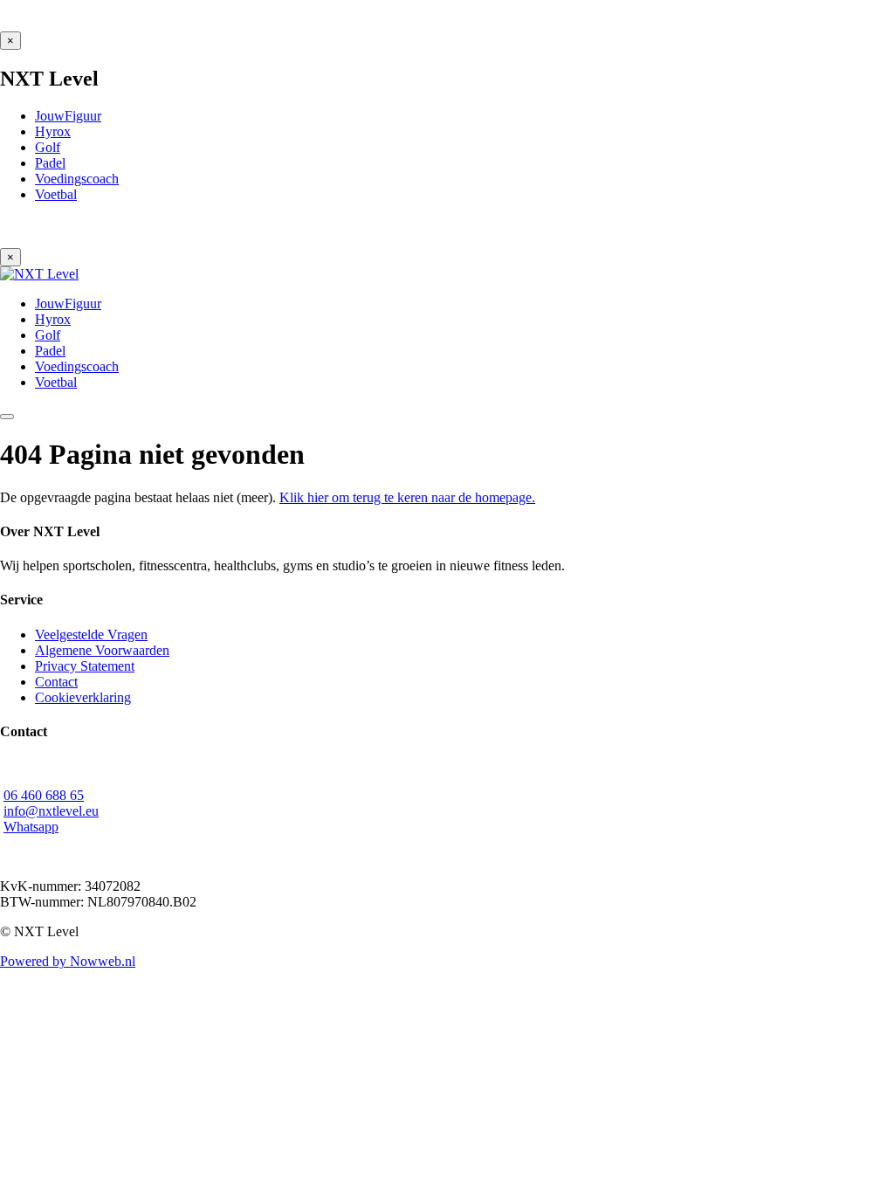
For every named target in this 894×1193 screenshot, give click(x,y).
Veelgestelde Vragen (91, 634)
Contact (56, 681)
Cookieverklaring (83, 697)
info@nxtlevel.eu (51, 810)
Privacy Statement (84, 666)
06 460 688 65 (43, 795)
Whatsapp (30, 826)
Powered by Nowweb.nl (67, 961)
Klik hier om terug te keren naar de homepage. (407, 497)
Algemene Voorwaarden (102, 650)
